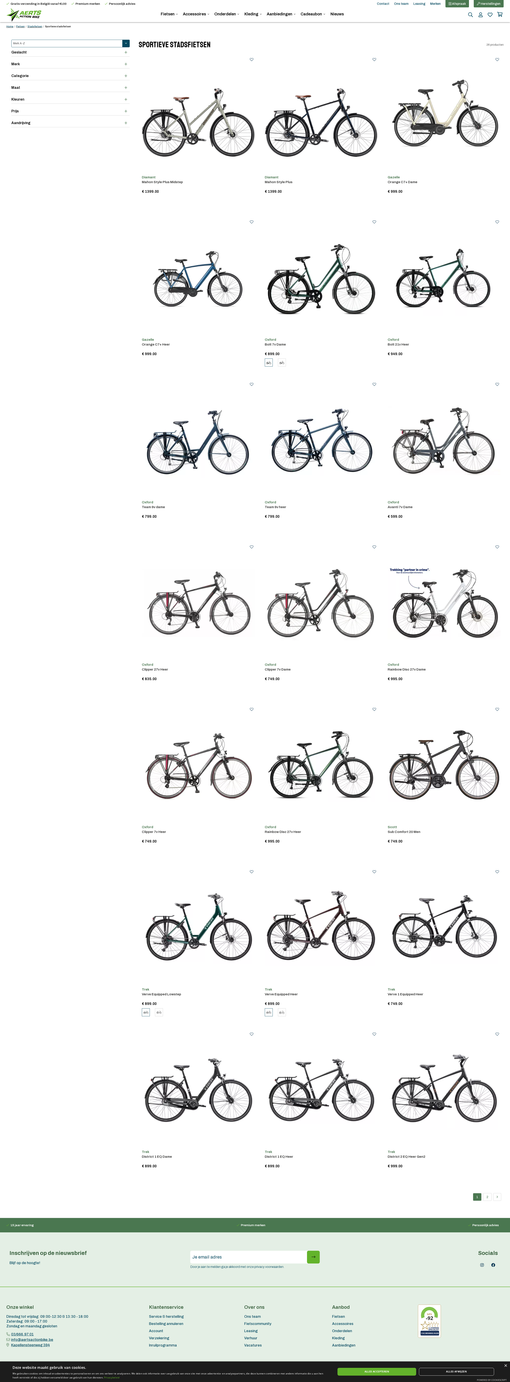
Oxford (270, 340)
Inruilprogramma (163, 1345)
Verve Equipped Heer (281, 994)
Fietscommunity (257, 1324)
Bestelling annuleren (166, 1324)
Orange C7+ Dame (402, 182)
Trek (145, 989)
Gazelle (394, 177)
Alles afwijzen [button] (456, 1371)
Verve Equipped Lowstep (161, 994)
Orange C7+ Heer (156, 344)
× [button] (505, 1365)
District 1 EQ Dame (157, 1157)
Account (156, 1331)
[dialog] (255, 1371)
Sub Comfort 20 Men (404, 832)
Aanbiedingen (280, 14)
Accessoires (195, 14)
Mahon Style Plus (278, 182)
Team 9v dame (153, 507)
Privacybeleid (112, 1377)
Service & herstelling (166, 1317)
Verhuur (250, 1338)
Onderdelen (225, 14)
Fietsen (168, 14)
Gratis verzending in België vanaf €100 (39, 3)
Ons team (401, 3)
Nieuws (337, 14)
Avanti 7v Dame (400, 507)
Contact (383, 3)
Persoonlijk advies (122, 3)
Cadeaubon (312, 14)
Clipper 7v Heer (154, 832)
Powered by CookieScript (492, 1379)
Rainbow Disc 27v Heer (283, 832)
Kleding (251, 14)
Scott (392, 827)
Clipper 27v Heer (155, 669)
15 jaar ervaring (22, 1225)
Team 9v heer (275, 507)
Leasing (419, 3)
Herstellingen (490, 3)
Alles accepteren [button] (377, 1371)
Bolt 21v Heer (398, 344)
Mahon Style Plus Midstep (162, 182)
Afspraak (458, 3)
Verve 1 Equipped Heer (405, 994)
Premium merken (88, 3)
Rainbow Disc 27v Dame (407, 669)
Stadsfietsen (34, 26)
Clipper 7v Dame (278, 669)
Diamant (149, 177)
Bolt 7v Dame (275, 344)
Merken (435, 3)
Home (9, 26)
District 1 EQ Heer (279, 1157)
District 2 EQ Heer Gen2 (406, 1157)
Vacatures (253, 1345)
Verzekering (159, 1338)
